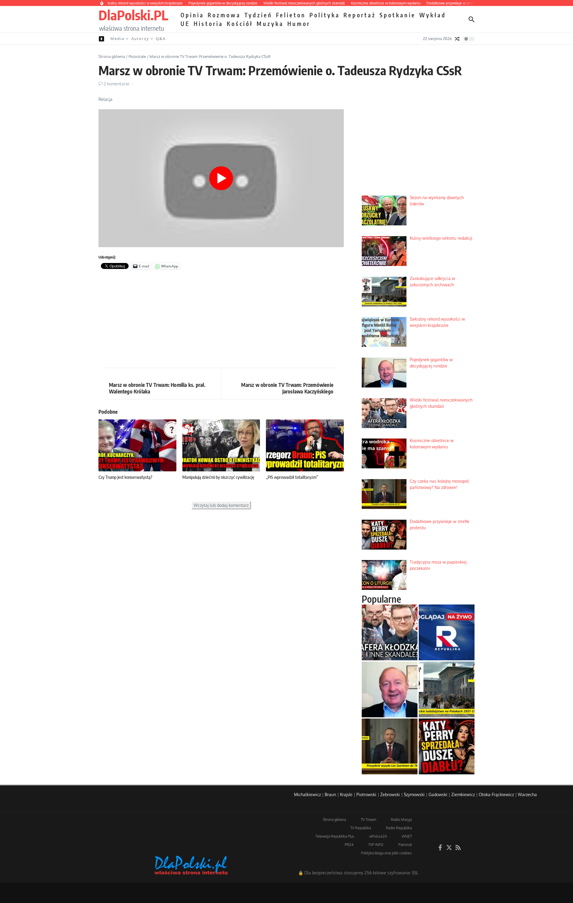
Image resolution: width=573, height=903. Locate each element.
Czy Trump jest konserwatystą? (125, 477)
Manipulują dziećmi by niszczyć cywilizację (218, 477)
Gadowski (438, 794)
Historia (208, 23)
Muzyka (270, 23)
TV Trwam (368, 819)
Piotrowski (366, 794)
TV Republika (360, 828)
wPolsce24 (378, 836)
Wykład (432, 15)
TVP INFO (375, 844)
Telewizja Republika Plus (334, 836)
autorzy (140, 38)
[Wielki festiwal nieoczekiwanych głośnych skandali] (390, 632)
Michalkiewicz (307, 794)
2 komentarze (117, 83)
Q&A (161, 38)
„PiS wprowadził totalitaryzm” (292, 477)
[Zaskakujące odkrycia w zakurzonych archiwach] (447, 689)
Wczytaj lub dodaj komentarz (221, 505)
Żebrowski (390, 794)
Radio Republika (399, 828)
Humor (298, 23)
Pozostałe (137, 56)
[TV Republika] (447, 632)
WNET (407, 836)
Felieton (291, 15)
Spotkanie (398, 15)
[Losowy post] (457, 38)
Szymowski (414, 794)
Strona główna (111, 56)
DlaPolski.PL (133, 15)
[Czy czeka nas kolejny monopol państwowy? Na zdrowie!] (390, 746)
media (117, 38)
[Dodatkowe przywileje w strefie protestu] (447, 746)
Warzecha (527, 794)
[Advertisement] (221, 320)
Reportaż (360, 15)
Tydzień (258, 15)
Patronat (405, 844)
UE (185, 23)
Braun (330, 794)
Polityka (324, 15)
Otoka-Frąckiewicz (496, 794)
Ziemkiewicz (463, 794)
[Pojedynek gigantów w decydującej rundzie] (390, 689)
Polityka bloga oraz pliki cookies (386, 853)
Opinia (192, 15)
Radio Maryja (401, 819)
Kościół (240, 23)
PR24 (349, 844)
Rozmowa (224, 15)
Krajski (346, 794)
